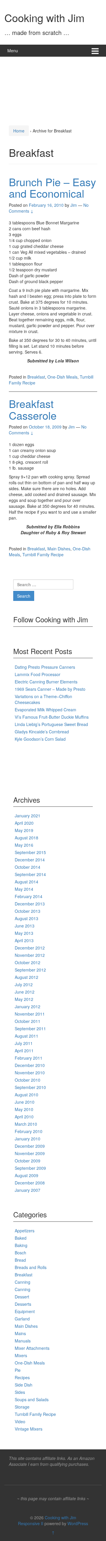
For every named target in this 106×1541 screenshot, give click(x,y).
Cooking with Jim (44, 17)
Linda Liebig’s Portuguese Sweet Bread (51, 724)
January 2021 (27, 816)
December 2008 (30, 1183)
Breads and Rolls (31, 1267)
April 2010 (24, 1117)
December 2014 (30, 860)
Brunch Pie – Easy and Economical (52, 187)
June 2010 (24, 1102)
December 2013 (30, 904)
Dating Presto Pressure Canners (45, 667)
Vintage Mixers (28, 1429)
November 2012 (30, 955)
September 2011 (30, 1028)
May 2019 (24, 830)
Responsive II (30, 1523)
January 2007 (27, 1190)
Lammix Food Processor (37, 674)
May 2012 (24, 999)
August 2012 (26, 977)
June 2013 (24, 926)
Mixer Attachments (32, 1348)
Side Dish (23, 1385)
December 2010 (30, 1065)
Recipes (22, 1377)
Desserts (23, 1304)
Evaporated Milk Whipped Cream (45, 709)
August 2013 (26, 918)
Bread (20, 1260)
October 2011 (27, 1021)
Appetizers (24, 1231)
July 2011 (24, 1043)
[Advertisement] (53, 89)
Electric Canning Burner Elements (46, 682)
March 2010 (26, 1124)
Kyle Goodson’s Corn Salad (40, 739)
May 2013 (24, 933)
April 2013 (24, 940)
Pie (18, 1370)
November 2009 (30, 1153)
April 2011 (24, 1050)
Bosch (20, 1253)
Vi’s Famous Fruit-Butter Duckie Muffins (52, 717)
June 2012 (24, 992)
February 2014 (28, 896)
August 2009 (26, 1175)
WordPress (77, 1523)
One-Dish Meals (62, 377)
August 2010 (26, 1095)
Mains (20, 1333)
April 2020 (24, 823)
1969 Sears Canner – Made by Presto (50, 689)
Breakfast (36, 377)
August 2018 (26, 838)
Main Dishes (58, 549)
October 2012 (27, 962)
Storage (22, 1407)
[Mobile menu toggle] (95, 51)
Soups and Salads (32, 1399)
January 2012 (27, 1006)
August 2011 (26, 1036)
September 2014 (30, 874)
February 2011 (28, 1058)
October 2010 (27, 1080)
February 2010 (28, 1131)
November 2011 (30, 1014)
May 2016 (24, 845)
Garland (22, 1319)
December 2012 (30, 948)
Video (20, 1421)
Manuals (23, 1341)
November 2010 (30, 1072)
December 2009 (30, 1146)
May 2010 (24, 1109)
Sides (20, 1392)
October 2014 (27, 867)
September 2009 (30, 1168)
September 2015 (30, 852)
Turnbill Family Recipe (43, 554)
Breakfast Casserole (33, 409)
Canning (22, 1282)
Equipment (25, 1311)
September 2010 (30, 1087)
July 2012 (24, 984)
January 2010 (27, 1139)
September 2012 (30, 970)
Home (18, 131)
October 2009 (27, 1161)
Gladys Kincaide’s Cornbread (42, 732)
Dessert (22, 1297)
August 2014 (26, 882)
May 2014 (24, 889)
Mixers (21, 1355)
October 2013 (27, 911)
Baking (21, 1245)
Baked (20, 1238)
